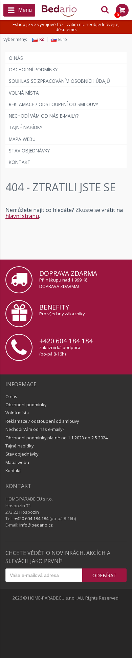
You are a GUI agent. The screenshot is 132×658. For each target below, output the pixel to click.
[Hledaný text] (104, 10)
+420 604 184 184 (66, 340)
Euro (62, 39)
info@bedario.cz (36, 525)
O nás (16, 58)
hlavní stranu (22, 216)
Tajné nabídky (25, 127)
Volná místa (24, 93)
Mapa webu (22, 139)
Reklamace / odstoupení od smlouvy (53, 104)
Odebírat (104, 575)
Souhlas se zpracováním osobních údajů (59, 81)
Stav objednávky (29, 150)
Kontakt (19, 162)
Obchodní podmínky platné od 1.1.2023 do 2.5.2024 (56, 438)
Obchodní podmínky (33, 69)
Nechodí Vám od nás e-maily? (44, 116)
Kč (41, 39)
